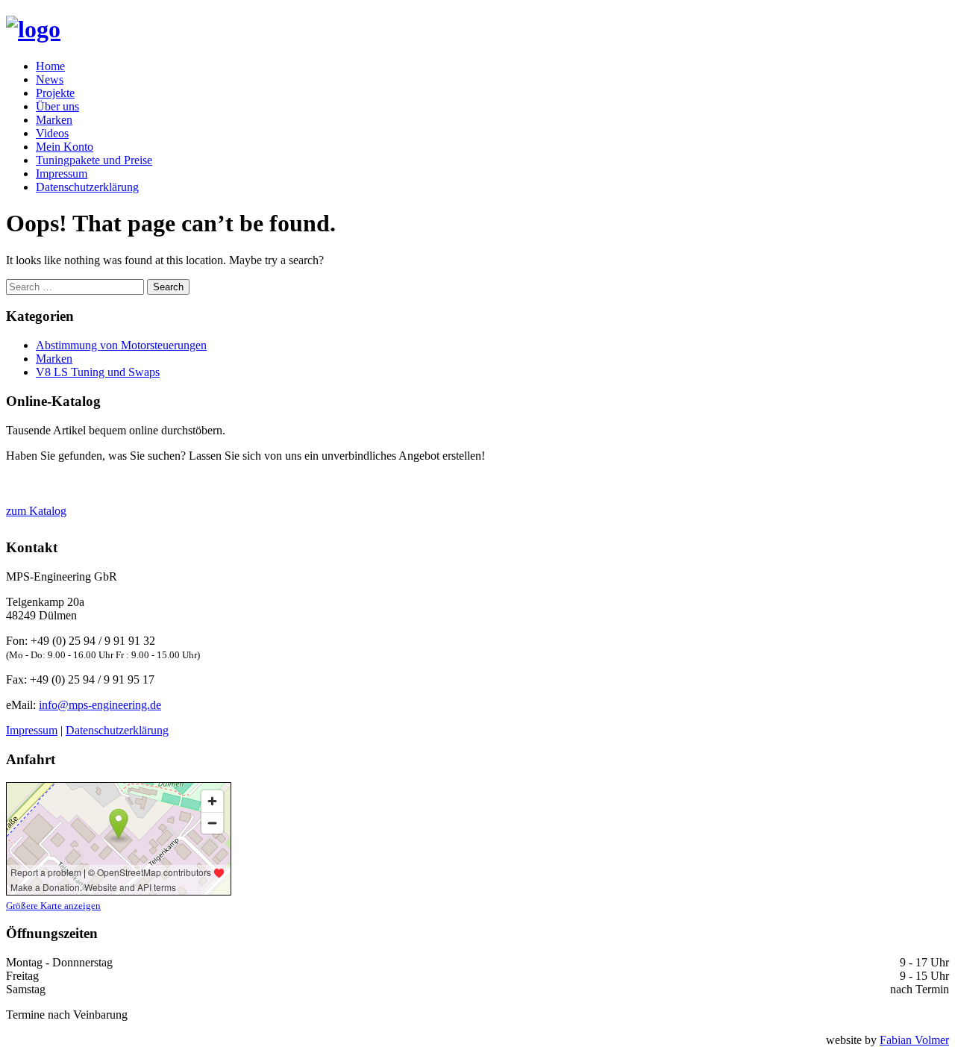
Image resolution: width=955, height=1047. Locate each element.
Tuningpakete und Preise (94, 160)
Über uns (57, 106)
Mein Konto (64, 146)
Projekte (55, 93)
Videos (52, 133)
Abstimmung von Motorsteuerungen (121, 345)
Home (50, 66)
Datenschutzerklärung (87, 187)
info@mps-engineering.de (100, 704)
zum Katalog (36, 510)
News (49, 79)
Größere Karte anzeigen (53, 905)
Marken (54, 119)
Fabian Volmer (914, 1040)
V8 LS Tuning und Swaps (98, 372)
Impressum (61, 173)
